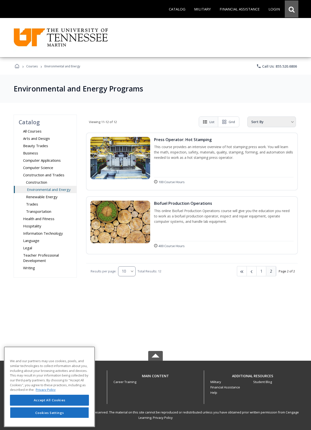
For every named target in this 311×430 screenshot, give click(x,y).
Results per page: (103, 271)
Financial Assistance (225, 387)
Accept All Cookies (49, 400)
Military (215, 382)
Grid (232, 122)
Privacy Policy (163, 417)
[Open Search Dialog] (291, 9)
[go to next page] (252, 271)
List (211, 122)
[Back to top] (155, 378)
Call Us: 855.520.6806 (276, 66)
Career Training (124, 382)
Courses (32, 66)
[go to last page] (242, 271)
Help (213, 392)
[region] (49, 387)
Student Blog (262, 382)
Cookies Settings (49, 412)
